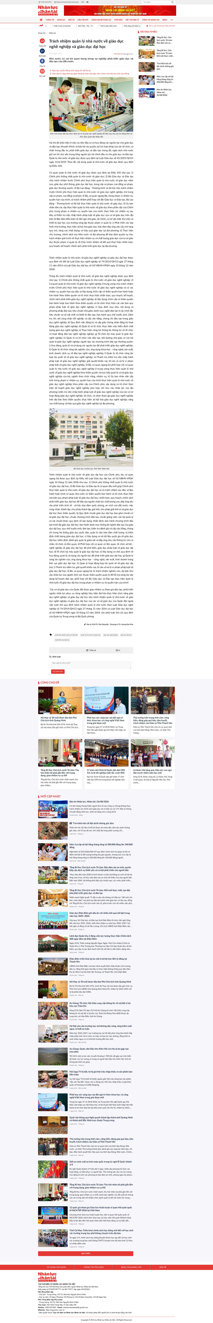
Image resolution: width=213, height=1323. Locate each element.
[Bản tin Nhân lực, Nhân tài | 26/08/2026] (53, 809)
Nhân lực (42, 711)
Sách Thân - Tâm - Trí (72, 26)
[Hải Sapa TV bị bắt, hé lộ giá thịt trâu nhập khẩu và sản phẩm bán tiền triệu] (53, 1079)
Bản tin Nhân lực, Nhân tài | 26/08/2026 (89, 802)
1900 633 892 (50, 1307)
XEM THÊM (85, 1253)
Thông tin (80, 834)
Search (172, 2)
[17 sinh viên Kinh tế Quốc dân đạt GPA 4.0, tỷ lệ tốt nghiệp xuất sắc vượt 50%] (106, 753)
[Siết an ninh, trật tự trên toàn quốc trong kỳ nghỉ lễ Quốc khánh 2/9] (53, 1169)
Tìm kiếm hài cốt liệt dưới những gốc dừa (93, 823)
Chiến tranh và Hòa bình (48, 26)
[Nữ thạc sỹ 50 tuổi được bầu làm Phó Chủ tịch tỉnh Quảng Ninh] (60, 700)
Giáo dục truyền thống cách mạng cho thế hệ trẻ (71, 71)
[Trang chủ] (41, 20)
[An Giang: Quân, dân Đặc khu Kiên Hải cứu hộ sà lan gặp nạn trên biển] (53, 1056)
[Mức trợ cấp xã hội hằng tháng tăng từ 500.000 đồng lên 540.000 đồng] (53, 852)
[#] (120, 10)
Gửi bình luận (58, 671)
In (119, 650)
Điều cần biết (81, 861)
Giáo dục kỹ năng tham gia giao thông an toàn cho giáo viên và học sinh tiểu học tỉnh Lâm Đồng (90, 74)
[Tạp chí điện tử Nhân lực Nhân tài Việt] (50, 10)
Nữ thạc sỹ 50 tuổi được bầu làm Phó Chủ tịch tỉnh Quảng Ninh (59, 719)
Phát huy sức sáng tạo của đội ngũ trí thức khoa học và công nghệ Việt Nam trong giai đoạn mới (105, 720)
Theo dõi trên (118, 54)
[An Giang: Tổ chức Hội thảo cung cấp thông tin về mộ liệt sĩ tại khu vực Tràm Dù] (53, 1011)
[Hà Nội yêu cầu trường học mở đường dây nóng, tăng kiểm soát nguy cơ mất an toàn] (53, 1034)
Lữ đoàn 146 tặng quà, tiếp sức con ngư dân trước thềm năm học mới (152, 771)
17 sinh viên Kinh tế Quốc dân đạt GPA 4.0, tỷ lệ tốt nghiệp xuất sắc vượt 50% (106, 771)
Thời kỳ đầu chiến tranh (95, 26)
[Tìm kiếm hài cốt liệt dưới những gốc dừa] (53, 831)
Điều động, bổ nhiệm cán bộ (120, 26)
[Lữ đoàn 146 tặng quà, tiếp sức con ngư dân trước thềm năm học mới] (153, 753)
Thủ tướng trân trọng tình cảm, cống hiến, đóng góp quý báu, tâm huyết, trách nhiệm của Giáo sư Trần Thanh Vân (152, 720)
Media (81, 815)
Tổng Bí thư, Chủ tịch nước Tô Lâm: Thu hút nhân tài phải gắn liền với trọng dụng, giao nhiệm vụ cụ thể (60, 773)
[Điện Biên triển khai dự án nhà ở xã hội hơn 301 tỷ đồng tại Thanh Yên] (53, 966)
